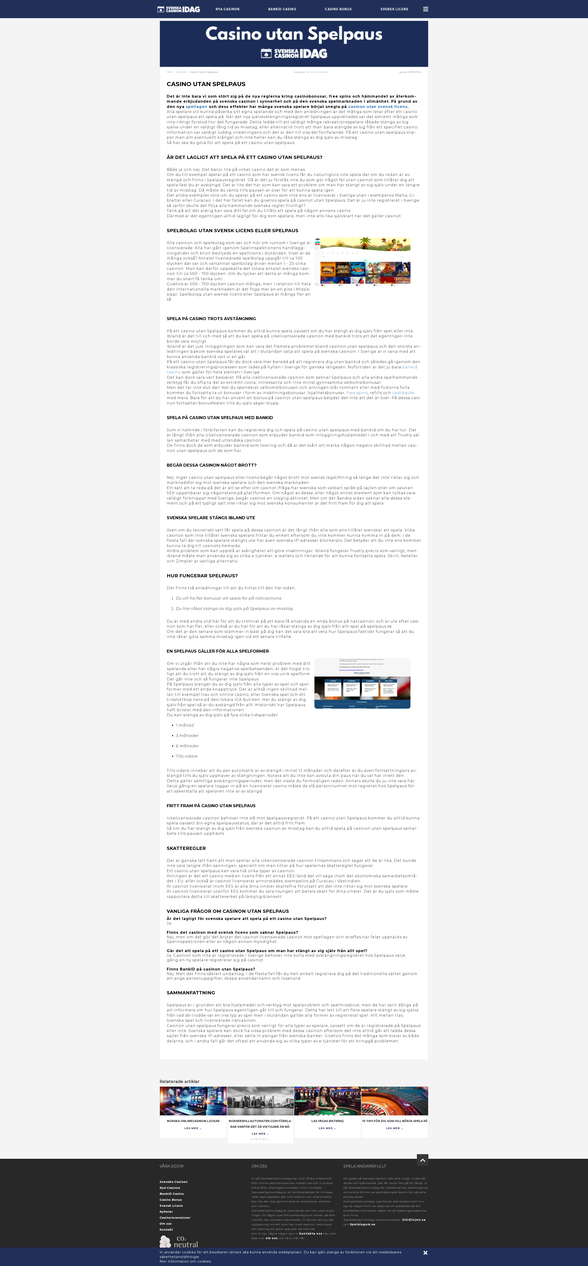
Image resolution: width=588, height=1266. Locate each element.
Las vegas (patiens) (327, 1121)
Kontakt (166, 1229)
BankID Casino (282, 9)
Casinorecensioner (175, 1217)
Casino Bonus (338, 9)
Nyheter (182, 72)
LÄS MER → (193, 1128)
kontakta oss (310, 1233)
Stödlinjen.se (414, 1219)
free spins (357, 393)
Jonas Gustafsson (317, 72)
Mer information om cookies (185, 1261)
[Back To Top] (422, 1160)
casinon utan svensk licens (377, 106)
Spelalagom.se (363, 1224)
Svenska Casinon (174, 1182)
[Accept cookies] (425, 1253)
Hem (170, 72)
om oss (272, 1238)
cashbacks (403, 393)
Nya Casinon (228, 9)
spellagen (196, 106)
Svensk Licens (395, 9)
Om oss (166, 1223)
